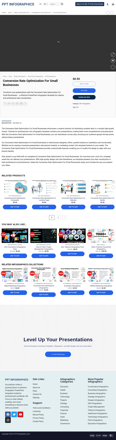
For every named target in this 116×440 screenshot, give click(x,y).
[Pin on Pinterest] (17, 105)
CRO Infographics (59, 14)
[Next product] (108, 14)
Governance (65, 425)
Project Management (96, 408)
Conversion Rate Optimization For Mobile (102, 201)
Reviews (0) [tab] (17, 124)
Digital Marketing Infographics (14, 287)
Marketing (64, 422)
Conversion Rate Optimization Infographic (14, 201)
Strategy (63, 405)
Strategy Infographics (96, 398)
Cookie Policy (38, 423)
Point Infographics (95, 422)
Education (64, 388)
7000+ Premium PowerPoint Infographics (101, 249)
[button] (40, 5)
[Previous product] (112, 14)
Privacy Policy (38, 419)
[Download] (113, 68)
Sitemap (36, 399)
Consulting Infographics (97, 391)
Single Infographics (21, 14)
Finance (63, 415)
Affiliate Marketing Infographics (101, 287)
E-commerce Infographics (98, 388)
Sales (62, 418)
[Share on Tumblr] (25, 105)
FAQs (35, 392)
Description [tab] (6, 124)
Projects (63, 401)
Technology (65, 398)
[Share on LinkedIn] (21, 105)
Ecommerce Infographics (41, 14)
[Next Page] (64, 219)
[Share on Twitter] (9, 105)
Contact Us (37, 396)
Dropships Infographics (72, 287)
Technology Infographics (98, 418)
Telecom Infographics (96, 412)
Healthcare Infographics (97, 415)
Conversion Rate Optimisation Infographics (43, 288)
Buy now (84, 92)
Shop (10, 14)
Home (4, 14)
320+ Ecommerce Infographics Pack (15, 249)
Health (62, 391)
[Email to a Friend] (13, 105)
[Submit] (62, 6)
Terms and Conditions (41, 409)
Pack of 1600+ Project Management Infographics (43, 249)
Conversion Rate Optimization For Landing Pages (44, 201)
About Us (36, 389)
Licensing (36, 413)
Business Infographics (97, 395)
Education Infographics (97, 425)
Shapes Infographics (96, 401)
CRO (77, 109)
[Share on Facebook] (5, 105)
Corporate (64, 412)
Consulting (64, 408)
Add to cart (84, 85)
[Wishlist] (113, 62)
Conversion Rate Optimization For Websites (73, 201)
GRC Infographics (95, 405)
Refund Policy (38, 416)
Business (64, 395)
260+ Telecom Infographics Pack (72, 248)
